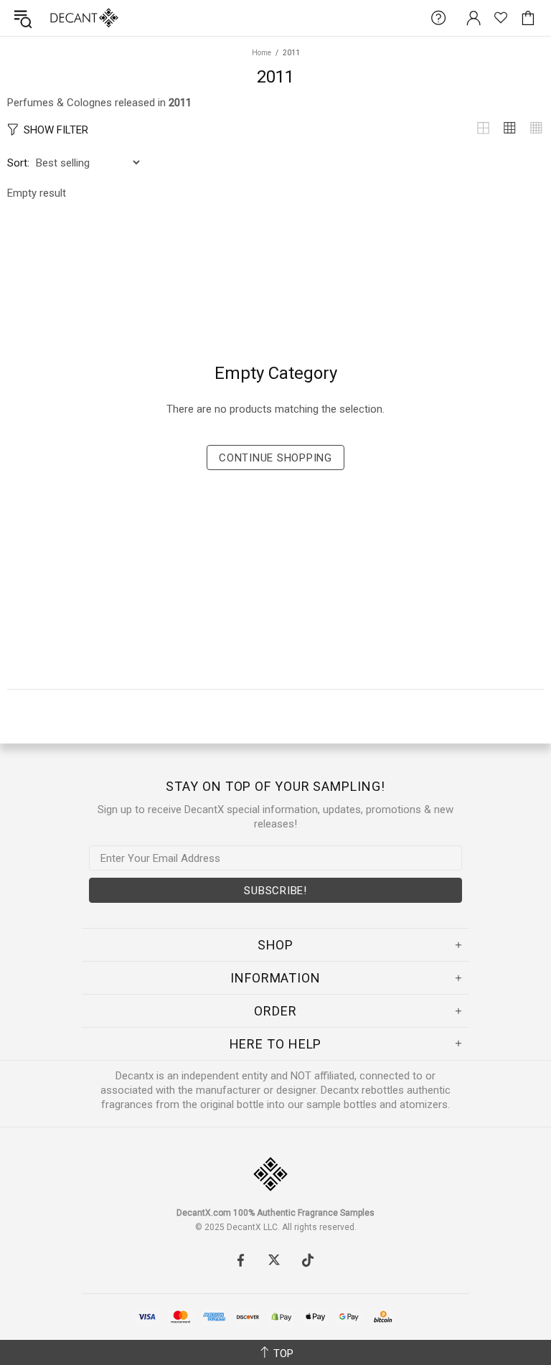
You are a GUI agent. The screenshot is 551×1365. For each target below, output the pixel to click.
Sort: (18, 162)
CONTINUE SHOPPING (275, 457)
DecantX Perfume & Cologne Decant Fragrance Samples (56, 18)
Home (261, 53)
